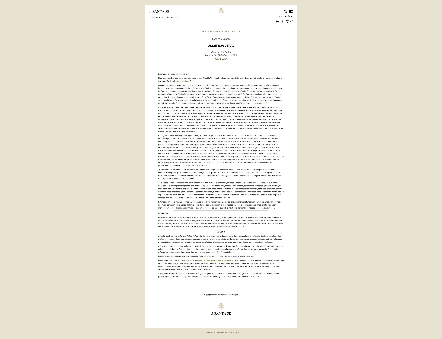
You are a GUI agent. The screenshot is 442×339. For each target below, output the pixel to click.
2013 (177, 17)
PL (234, 31)
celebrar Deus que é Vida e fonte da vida (215, 260)
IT (230, 31)
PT (239, 31)
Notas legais (210, 333)
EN (212, 31)
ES (217, 31)
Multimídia (221, 59)
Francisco (155, 17)
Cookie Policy (222, 333)
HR (226, 31)
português (284, 17)
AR (203, 31)
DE (208, 31)
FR (222, 31)
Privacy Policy (234, 333)
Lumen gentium (182, 81)
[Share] (292, 22)
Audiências (168, 17)
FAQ (202, 333)
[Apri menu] (290, 11)
